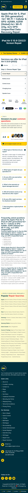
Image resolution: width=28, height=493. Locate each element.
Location (16, 491)
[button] (25, 6)
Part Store (5, 394)
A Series (8, 317)
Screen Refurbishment (9, 428)
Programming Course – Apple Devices (15, 354)
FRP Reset (5, 435)
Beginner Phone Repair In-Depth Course (15, 332)
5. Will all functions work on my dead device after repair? (12, 192)
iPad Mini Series (9, 314)
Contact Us (6, 387)
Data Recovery (7, 433)
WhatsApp (23, 491)
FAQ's (4, 391)
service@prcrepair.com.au (13, 144)
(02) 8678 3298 (9, 455)
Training (5, 418)
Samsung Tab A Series (15, 323)
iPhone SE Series (17, 306)
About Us (5, 382)
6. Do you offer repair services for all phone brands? (12, 200)
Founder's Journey (8, 384)
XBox (10, 326)
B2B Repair (6, 420)
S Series (13, 317)
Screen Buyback (7, 430)
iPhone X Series (8, 304)
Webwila (14, 488)
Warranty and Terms (8, 399)
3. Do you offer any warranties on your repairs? (12, 178)
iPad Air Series (15, 312)
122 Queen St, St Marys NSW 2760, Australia (14, 451)
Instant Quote (18, 7)
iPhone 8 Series (17, 304)
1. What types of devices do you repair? (12, 150)
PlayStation (15, 326)
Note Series (19, 317)
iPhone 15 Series (17, 299)
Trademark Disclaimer (9, 396)
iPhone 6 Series (9, 306)
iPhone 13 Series (9, 301)
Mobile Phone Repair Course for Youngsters (11, 334)
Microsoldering (7, 425)
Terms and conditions (9, 404)
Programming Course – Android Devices (10, 356)
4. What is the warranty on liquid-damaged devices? (10, 185)
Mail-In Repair (6, 413)
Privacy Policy (7, 406)
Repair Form (6, 437)
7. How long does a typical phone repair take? (12, 207)
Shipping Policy (7, 401)
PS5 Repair (6, 423)
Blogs (4, 389)
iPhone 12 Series (18, 301)
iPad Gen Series (8, 312)
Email (9, 491)
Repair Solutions (7, 440)
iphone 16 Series (9, 299)
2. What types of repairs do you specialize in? (12, 170)
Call (4, 491)
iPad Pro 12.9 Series (18, 314)
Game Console (7, 415)
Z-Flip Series (8, 319)
